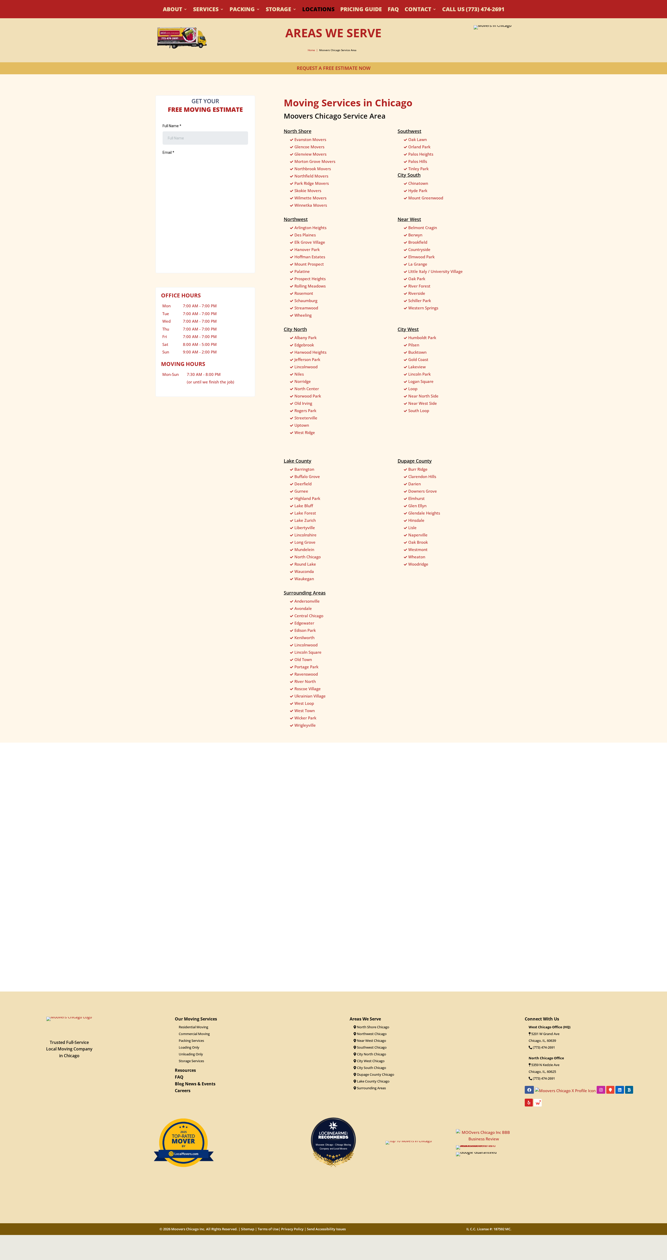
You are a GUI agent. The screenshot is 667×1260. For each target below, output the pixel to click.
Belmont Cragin (422, 227)
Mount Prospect (309, 264)
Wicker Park (305, 717)
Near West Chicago (371, 1040)
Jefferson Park (307, 359)
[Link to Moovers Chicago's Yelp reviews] (529, 1102)
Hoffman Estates (309, 256)
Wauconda (304, 571)
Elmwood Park (421, 256)
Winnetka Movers (310, 205)
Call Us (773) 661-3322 (473, 10)
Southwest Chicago (371, 1047)
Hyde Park (417, 190)
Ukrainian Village (310, 696)
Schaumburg (305, 300)
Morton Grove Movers (314, 161)
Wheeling (303, 315)
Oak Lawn (417, 139)
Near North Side (423, 396)
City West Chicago (370, 1061)
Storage (278, 10)
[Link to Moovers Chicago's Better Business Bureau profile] (629, 1090)
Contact (418, 10)
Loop (412, 388)
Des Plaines (305, 234)
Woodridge (418, 564)
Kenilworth (304, 637)
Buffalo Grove (307, 476)
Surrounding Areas (371, 1088)
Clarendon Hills (422, 476)
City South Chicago (371, 1067)
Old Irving (303, 403)
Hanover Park (307, 249)
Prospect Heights (310, 278)
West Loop (304, 703)
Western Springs (423, 307)
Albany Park (305, 337)
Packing (242, 10)
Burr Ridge (418, 469)
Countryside (419, 249)
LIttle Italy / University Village (435, 271)
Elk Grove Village (309, 242)
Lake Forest (305, 513)
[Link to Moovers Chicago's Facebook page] (529, 1090)
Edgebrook (304, 344)
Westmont (418, 549)
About (172, 10)
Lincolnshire (305, 534)
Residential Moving (193, 1027)
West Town (304, 710)
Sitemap (247, 1229)
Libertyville (304, 527)
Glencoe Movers (309, 146)
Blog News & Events (195, 1084)
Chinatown (418, 183)
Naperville (418, 534)
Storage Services (191, 1061)
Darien (414, 483)
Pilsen (413, 344)
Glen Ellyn (417, 505)
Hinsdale (416, 520)
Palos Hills (417, 161)
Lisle (412, 527)
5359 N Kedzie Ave (545, 1064)
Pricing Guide (361, 10)
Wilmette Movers (310, 197)
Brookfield (417, 242)
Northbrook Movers (312, 168)
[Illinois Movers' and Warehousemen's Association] (483, 1145)
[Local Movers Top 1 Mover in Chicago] (183, 1174)
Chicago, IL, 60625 (542, 1071)
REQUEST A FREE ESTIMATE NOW (333, 68)
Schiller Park (419, 300)
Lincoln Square (308, 652)
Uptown (301, 425)
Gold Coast (418, 359)
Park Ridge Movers (311, 183)
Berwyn (415, 234)
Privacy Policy (292, 1229)
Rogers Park (305, 410)
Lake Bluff (303, 505)
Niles (299, 374)
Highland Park (307, 498)
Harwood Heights (310, 352)
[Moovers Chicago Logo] (69, 1016)
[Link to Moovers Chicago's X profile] (565, 1090)
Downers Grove (422, 491)
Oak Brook (418, 542)
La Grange (417, 264)
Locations (318, 10)
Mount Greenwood (425, 197)
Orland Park (419, 146)
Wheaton (416, 556)
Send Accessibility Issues (326, 1229)
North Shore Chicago (372, 1027)
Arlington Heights (310, 227)
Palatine (302, 271)
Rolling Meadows (310, 286)
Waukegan (304, 578)
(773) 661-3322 (543, 1047)
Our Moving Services (196, 1019)
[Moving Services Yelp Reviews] (333, 958)
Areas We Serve (365, 1019)
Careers (182, 1090)
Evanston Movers (310, 139)
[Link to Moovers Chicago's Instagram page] (601, 1090)
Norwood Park (307, 396)
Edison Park (305, 630)
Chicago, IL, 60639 (542, 1040)
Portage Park (306, 666)
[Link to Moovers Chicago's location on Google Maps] (610, 1090)
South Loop (418, 410)
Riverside (416, 293)
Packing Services (191, 1040)
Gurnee (301, 491)
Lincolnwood (306, 366)
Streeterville (305, 417)
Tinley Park (418, 168)
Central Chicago (308, 615)
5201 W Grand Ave (545, 1033)
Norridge (302, 381)
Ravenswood (306, 674)
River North (305, 681)
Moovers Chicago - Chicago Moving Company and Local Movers (333, 1146)
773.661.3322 (182, 422)
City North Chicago (371, 1054)
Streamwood (306, 307)
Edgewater (304, 623)
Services (206, 10)
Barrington (304, 469)
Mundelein (304, 549)
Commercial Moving (194, 1033)
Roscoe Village (307, 688)
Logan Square (421, 381)
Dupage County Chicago (375, 1074)
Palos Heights (420, 154)
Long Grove (305, 542)
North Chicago (307, 556)
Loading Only (189, 1047)
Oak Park (416, 278)
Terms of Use (268, 1229)
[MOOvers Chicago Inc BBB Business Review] (453, 967)
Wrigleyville (305, 725)
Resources (185, 1070)
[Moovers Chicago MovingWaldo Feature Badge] (538, 1104)
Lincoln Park (419, 374)
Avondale (303, 608)
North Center (306, 388)
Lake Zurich (305, 520)
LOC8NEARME (335, 1133)
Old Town (303, 659)
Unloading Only (191, 1054)
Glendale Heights (424, 513)
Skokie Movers (307, 190)
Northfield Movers (311, 176)
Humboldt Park (422, 337)
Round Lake (305, 564)
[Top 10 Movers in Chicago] (409, 1140)
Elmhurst (416, 498)
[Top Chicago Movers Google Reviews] (208, 958)
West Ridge (304, 432)
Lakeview (417, 366)
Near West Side (422, 403)
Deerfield (303, 483)
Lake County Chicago (373, 1081)
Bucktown (417, 352)
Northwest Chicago (371, 1033)
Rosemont (303, 293)
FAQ (393, 10)
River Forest (419, 286)
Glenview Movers (310, 154)
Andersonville (307, 601)
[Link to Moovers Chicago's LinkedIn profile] (619, 1090)
